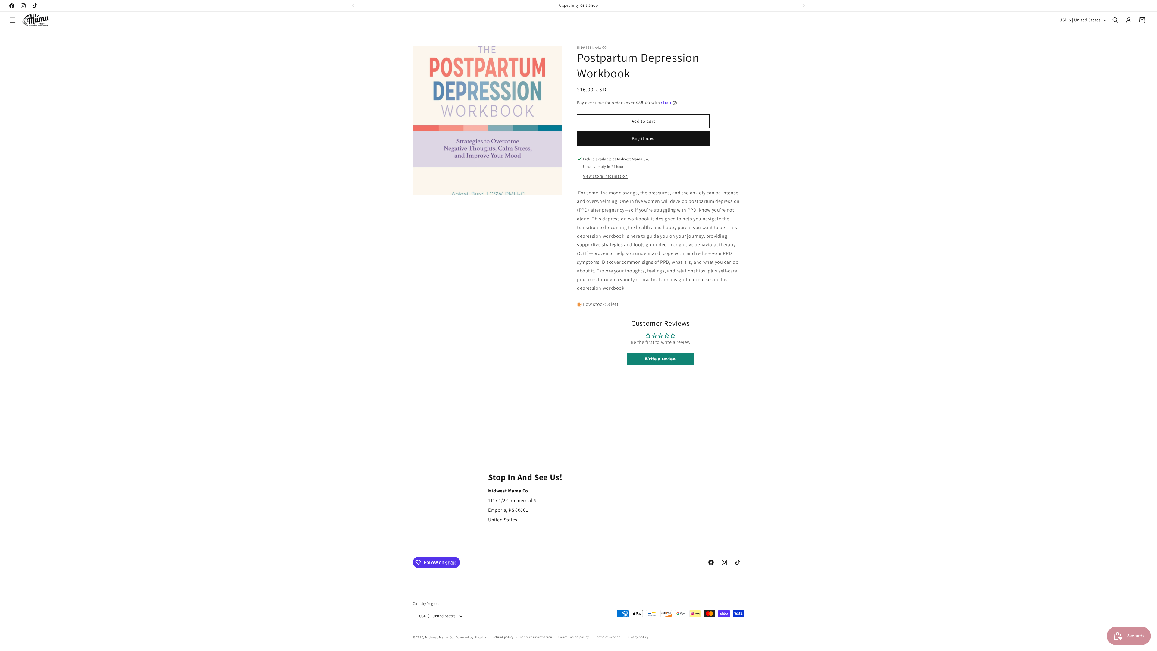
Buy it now (643, 138)
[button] (12, 20)
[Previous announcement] (353, 5)
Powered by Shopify (471, 637)
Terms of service (607, 637)
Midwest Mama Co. (440, 637)
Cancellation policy (573, 637)
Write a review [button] (660, 359)
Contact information (536, 637)
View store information (605, 176)
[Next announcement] (804, 5)
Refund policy (503, 637)
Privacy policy (637, 637)
